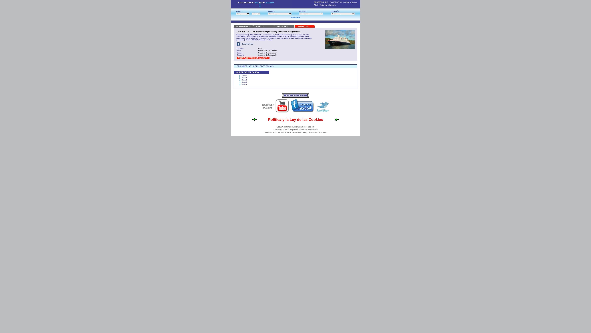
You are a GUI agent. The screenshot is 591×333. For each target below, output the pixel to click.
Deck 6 (244, 82)
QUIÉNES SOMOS (268, 106)
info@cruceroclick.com (327, 5)
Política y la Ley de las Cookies (295, 119)
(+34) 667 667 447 (335, 2)
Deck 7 (244, 84)
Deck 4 (244, 78)
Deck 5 (244, 80)
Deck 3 (244, 75)
